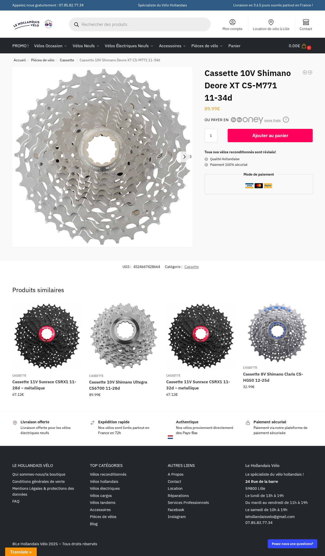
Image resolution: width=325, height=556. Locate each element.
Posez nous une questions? (292, 544)
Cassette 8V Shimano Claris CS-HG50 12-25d (273, 377)
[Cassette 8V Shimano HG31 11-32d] (310, 72)
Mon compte (232, 28)
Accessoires (100, 509)
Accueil (20, 60)
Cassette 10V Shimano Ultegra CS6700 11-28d (118, 385)
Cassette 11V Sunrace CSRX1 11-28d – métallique (44, 384)
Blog (94, 523)
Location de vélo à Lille (271, 28)
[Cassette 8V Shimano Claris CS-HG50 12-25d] (277, 332)
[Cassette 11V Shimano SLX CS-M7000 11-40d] (305, 72)
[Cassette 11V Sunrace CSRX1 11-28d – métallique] (47, 336)
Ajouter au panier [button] (46, 405)
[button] (301, 45)
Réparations (178, 495)
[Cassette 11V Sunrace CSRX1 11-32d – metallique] (201, 336)
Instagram (177, 516)
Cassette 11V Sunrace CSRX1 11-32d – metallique (198, 384)
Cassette (67, 60)
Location (175, 488)
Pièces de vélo (42, 60)
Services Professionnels (188, 502)
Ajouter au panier (270, 135)
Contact (306, 28)
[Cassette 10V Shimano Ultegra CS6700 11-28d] (124, 336)
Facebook (176, 509)
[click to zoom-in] (102, 157)
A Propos (175, 474)
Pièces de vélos (103, 516)
